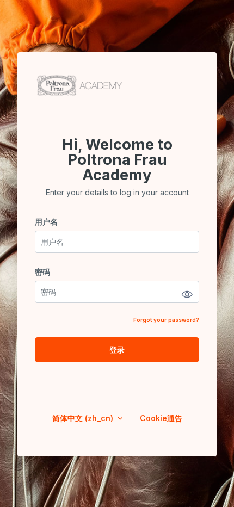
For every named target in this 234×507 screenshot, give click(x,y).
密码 (42, 271)
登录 (117, 349)
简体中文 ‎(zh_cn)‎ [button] (83, 418)
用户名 (46, 221)
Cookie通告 (161, 418)
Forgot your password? (166, 320)
